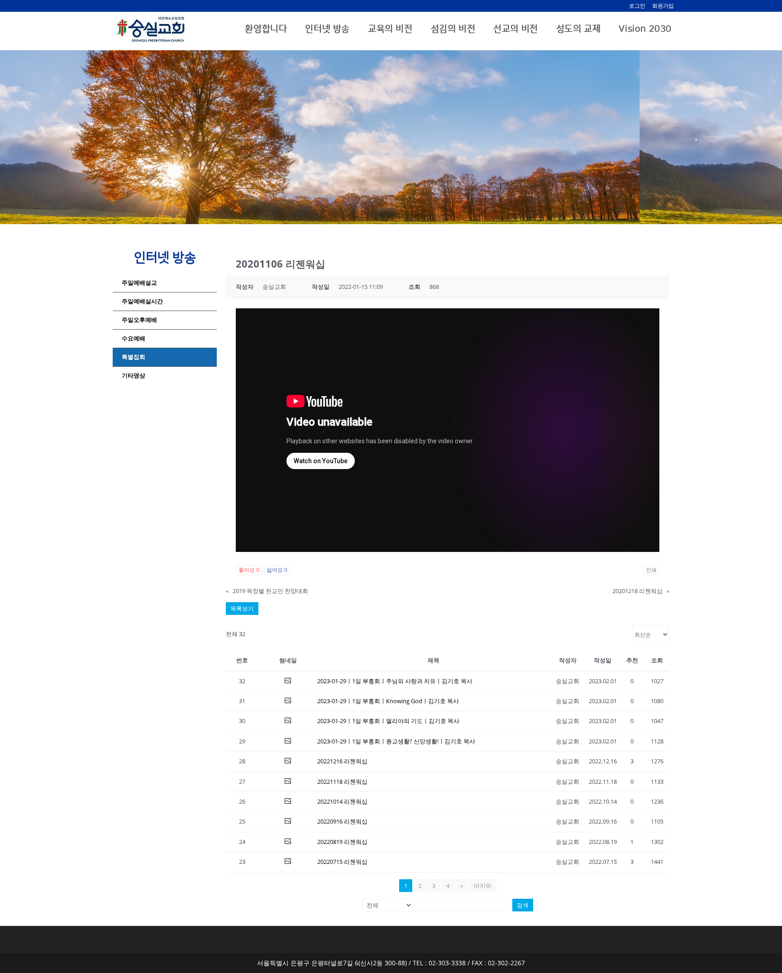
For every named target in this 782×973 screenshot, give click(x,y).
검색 (523, 905)
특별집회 (133, 357)
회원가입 (663, 6)
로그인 (637, 6)
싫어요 (277, 570)
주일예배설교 (139, 282)
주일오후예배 (139, 319)
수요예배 (133, 338)
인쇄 (651, 570)
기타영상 (133, 375)
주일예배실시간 (142, 301)
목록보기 (242, 608)
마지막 (482, 886)
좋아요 (248, 570)
